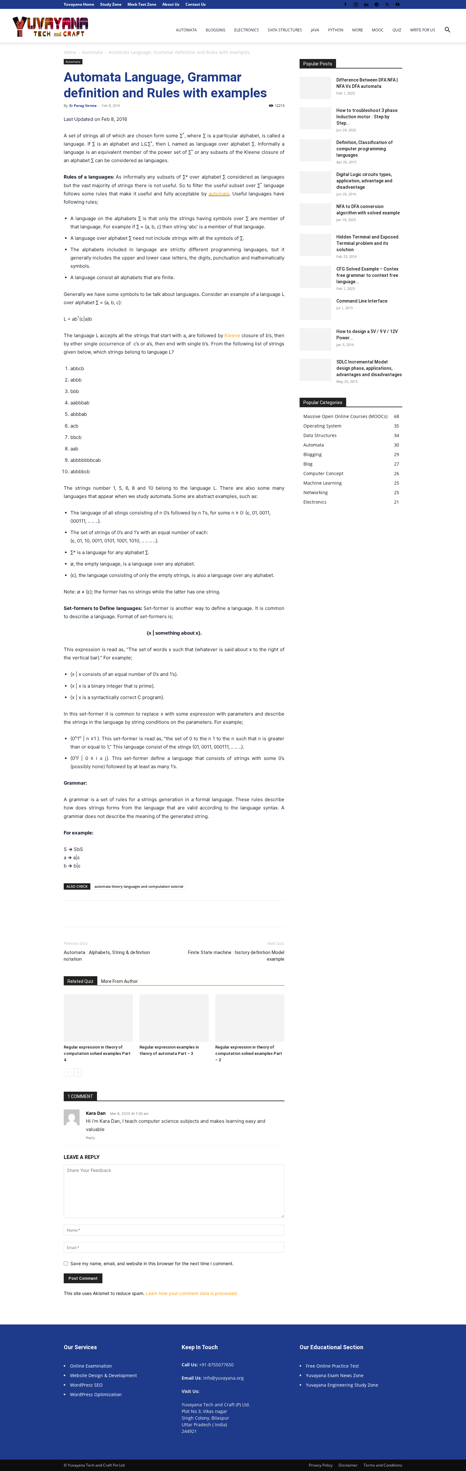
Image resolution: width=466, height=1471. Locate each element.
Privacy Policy (321, 1465)
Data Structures (285, 30)
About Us (170, 4)
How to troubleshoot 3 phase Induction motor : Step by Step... (367, 117)
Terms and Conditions (383, 1465)
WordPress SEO (86, 1385)
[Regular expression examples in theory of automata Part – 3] (174, 1018)
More (357, 30)
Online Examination (91, 1366)
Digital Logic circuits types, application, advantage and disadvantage (364, 181)
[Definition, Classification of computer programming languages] (315, 150)
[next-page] (78, 1072)
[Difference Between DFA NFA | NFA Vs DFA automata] (315, 88)
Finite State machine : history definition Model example (236, 956)
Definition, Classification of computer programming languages (364, 149)
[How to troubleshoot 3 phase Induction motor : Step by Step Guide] (315, 118)
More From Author (119, 981)
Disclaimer (348, 1465)
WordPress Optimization (96, 1394)
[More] (267, 913)
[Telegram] (376, 4)
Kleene (232, 335)
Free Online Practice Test (332, 1366)
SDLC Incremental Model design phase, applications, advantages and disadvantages (369, 368)
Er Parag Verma (83, 105)
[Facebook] (345, 4)
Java (315, 30)
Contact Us (195, 4)
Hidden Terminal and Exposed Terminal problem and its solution (367, 243)
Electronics (246, 30)
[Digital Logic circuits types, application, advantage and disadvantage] (315, 182)
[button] (447, 31)
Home (70, 52)
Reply (90, 1137)
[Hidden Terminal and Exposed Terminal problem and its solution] (315, 245)
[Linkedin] (366, 4)
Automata (186, 30)
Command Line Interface (361, 301)
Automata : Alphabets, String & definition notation (107, 956)
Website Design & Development (103, 1375)
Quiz (396, 30)
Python (335, 30)
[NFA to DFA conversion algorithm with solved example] (315, 214)
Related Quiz (81, 981)
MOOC (378, 30)
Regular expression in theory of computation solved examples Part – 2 (248, 1053)
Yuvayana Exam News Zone (335, 1375)
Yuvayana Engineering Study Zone (342, 1385)
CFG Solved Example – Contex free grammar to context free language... (367, 275)
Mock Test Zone (141, 4)
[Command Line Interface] (315, 309)
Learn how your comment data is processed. (192, 1293)
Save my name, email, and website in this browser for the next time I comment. (152, 1263)
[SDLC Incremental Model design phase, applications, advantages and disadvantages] (315, 370)
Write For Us (422, 30)
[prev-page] (68, 1072)
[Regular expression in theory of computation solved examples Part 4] (98, 1018)
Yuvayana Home (79, 4)
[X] (387, 4)
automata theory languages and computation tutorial (138, 886)
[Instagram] (355, 4)
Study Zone (110, 4)
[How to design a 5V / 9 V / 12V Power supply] (315, 339)
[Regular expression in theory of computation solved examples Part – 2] (249, 1018)
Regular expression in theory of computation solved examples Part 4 (97, 1053)
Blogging (215, 30)
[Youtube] (397, 4)
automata (219, 194)
